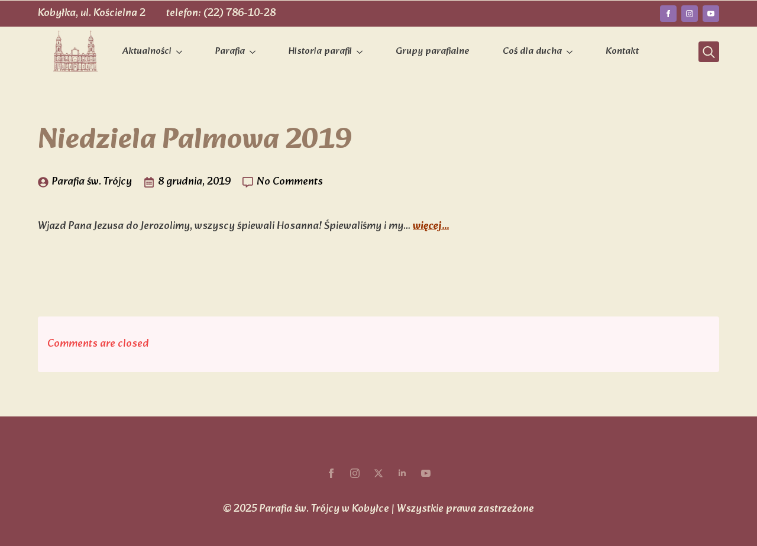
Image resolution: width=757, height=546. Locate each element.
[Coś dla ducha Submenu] (572, 52)
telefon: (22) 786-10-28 (221, 13)
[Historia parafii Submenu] (362, 52)
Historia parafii (320, 51)
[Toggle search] (708, 51)
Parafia (230, 51)
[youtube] (711, 13)
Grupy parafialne (433, 51)
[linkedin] (402, 473)
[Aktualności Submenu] (182, 52)
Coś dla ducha (532, 51)
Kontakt (622, 51)
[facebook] (668, 13)
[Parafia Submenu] (255, 52)
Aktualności (147, 51)
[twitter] (378, 473)
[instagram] (689, 13)
